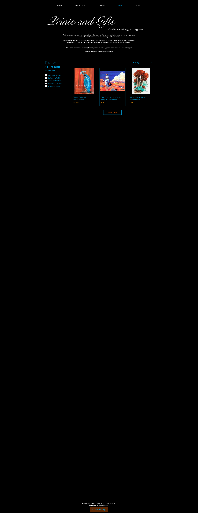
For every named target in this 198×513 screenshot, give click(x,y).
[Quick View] (84, 81)
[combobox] (142, 62)
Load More (112, 112)
